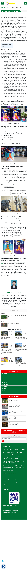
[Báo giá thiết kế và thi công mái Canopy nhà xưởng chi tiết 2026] (18, 345)
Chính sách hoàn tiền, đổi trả (9, 512)
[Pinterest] (14, 310)
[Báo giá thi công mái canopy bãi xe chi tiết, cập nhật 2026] (5, 418)
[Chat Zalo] (3, 561)
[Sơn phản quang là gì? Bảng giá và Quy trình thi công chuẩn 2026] (4, 359)
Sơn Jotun (4, 380)
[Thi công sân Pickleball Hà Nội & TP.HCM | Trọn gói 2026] (5, 412)
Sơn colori (4, 373)
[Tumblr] (15, 310)
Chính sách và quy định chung (9, 508)
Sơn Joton (4, 390)
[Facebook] (10, 310)
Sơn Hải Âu (4, 388)
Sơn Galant (4, 386)
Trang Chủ (3, 7)
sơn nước (20, 100)
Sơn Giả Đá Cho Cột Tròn (13, 323)
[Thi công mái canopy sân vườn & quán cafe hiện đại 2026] (5, 424)
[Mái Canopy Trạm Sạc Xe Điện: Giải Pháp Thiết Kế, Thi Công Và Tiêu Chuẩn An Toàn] (18, 333)
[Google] (17, 310)
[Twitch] (12, 310)
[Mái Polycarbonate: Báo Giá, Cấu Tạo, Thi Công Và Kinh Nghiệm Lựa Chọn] (18, 359)
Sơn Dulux (4, 378)
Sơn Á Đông (4, 382)
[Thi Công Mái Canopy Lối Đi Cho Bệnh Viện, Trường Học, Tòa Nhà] (4, 333)
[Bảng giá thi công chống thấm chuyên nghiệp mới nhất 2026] (5, 406)
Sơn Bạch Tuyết (5, 384)
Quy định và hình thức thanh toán (10, 510)
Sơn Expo (4, 375)
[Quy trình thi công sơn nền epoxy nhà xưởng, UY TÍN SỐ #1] (5, 400)
